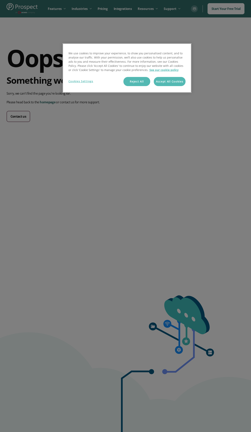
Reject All (137, 81)
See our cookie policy (164, 70)
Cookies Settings (80, 81)
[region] (127, 68)
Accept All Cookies (169, 81)
